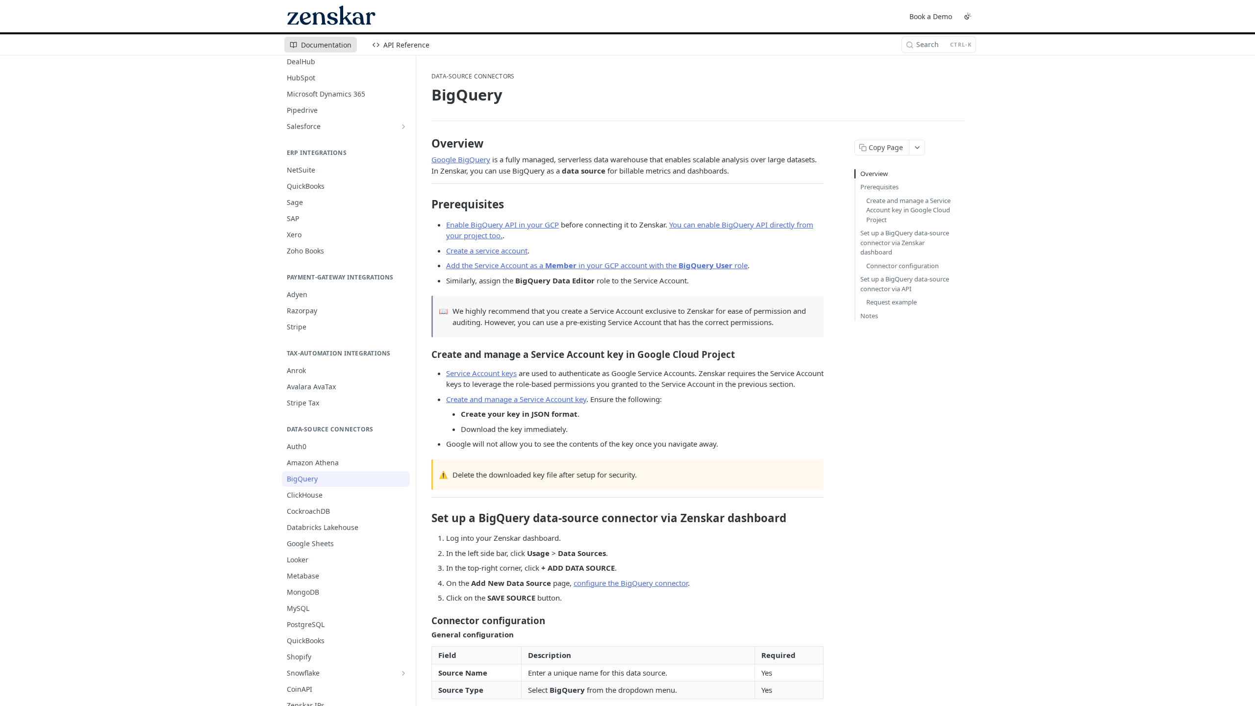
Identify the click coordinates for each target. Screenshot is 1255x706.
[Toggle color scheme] (968, 16)
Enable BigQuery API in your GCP (502, 224)
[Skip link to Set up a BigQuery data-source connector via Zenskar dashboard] (425, 518)
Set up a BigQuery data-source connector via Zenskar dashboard (904, 242)
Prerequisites (879, 186)
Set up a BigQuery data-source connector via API (904, 284)
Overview (874, 173)
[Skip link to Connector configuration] (425, 620)
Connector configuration (902, 265)
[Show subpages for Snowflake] (403, 673)
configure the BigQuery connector (631, 583)
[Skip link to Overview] (425, 143)
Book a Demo (930, 16)
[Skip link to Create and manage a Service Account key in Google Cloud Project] (425, 354)
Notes (869, 315)
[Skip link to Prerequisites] (425, 204)
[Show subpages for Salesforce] (403, 126)
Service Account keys (481, 373)
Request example (891, 302)
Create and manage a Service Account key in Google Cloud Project (908, 210)
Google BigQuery (460, 159)
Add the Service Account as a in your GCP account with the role (597, 265)
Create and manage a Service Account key (516, 399)
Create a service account (486, 250)
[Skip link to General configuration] (425, 634)
